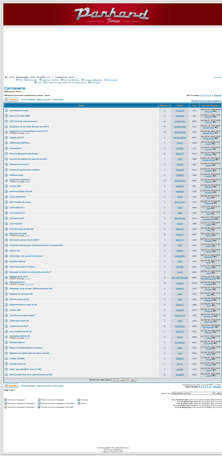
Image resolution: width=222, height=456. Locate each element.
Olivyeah (208, 365)
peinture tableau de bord (21, 191)
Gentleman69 (180, 127)
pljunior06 (180, 170)
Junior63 (179, 283)
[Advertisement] (66, 51)
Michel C (208, 122)
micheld (180, 164)
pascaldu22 (180, 326)
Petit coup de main (18, 233)
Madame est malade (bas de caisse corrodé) (29, 353)
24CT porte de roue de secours (24, 121)
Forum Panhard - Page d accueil (35, 100)
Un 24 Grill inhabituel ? (20, 180)
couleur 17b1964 (17, 358)
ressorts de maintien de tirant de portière (28, 159)
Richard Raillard (208, 160)
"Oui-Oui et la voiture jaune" (22, 315)
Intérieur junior (16, 175)
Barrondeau (180, 218)
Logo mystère (16, 224)
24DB (208, 230)
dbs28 (179, 337)
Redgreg (179, 288)
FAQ (20, 80)
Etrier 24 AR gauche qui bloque (24, 154)
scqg (180, 353)
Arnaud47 (180, 375)
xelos (180, 159)
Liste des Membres (71, 80)
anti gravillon (16, 148)
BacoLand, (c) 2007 (116, 452)
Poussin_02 (180, 315)
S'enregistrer (112, 80)
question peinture (18, 261)
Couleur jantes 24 (17, 364)
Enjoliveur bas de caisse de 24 (23, 305)
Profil (39, 83)
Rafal (180, 207)
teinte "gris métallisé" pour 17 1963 (25, 369)
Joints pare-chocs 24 (19, 321)
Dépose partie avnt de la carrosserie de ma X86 (31, 375)
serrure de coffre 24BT (20, 116)
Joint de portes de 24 (19, 299)
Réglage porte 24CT (19, 277)
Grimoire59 (180, 256)
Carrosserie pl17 (17, 218)
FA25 (180, 245)
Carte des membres (50, 80)
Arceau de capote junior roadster (25, 170)
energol (180, 224)
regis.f (179, 143)
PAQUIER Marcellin (180, 278)
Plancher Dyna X (17, 342)
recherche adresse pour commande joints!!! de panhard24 (36, 245)
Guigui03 (208, 171)
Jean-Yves (208, 322)
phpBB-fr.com (118, 450)
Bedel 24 (179, 234)
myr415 (209, 144)
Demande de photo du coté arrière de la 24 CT (30, 272)
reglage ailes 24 (17, 137)
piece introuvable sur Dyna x (23, 267)
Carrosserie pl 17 (17, 207)
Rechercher (32, 80)
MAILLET (180, 154)
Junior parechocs (17, 197)
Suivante (217, 95)
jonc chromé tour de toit (21, 331)
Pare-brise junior (17, 282)
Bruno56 (208, 284)
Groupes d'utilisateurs (93, 80)
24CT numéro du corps (20, 202)
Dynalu (208, 349)
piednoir (180, 251)
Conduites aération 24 (20, 336)
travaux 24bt (15, 186)
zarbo (179, 261)
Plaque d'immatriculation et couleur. (26, 348)
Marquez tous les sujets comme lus (206, 101)
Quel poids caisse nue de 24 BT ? (25, 240)
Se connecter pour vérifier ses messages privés (66, 83)
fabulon (209, 165)
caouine (180, 369)
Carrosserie (14, 88)
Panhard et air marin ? (20, 164)
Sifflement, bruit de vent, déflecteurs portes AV (31, 288)
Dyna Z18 (180, 110)
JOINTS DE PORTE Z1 (19, 143)
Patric (179, 348)
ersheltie (179, 148)
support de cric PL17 (19, 326)
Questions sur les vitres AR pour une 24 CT (29, 127)
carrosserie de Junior (19, 110)
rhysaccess (180, 121)
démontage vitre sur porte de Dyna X (26, 256)
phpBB (107, 448)
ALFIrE (180, 364)
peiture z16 (15, 251)
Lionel (179, 272)
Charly (208, 306)
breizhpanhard (209, 219)
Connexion (95, 83)
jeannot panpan (179, 137)
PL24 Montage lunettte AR (21, 229)
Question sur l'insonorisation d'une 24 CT (29, 131)
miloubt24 (180, 116)
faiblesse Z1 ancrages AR (21, 294)
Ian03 (180, 197)
